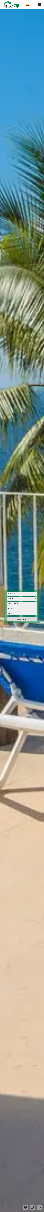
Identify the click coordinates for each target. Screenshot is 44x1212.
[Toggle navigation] (39, 4)
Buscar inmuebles (22, 619)
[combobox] (22, 599)
